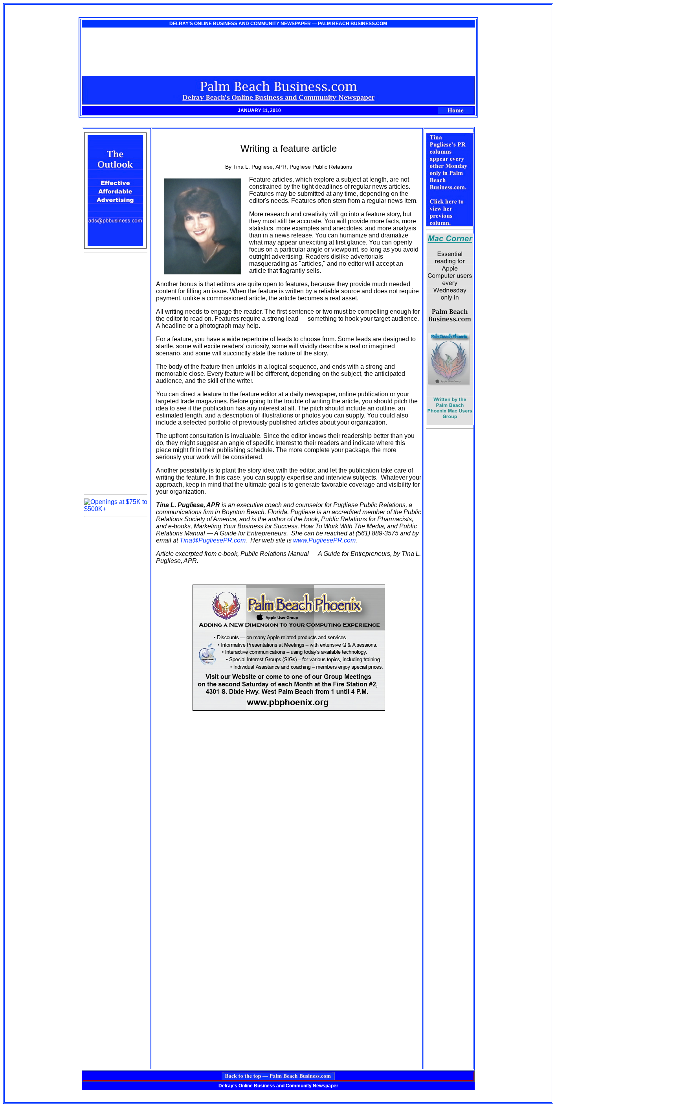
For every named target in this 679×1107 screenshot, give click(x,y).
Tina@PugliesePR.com (213, 540)
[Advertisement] (115, 373)
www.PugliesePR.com (324, 540)
